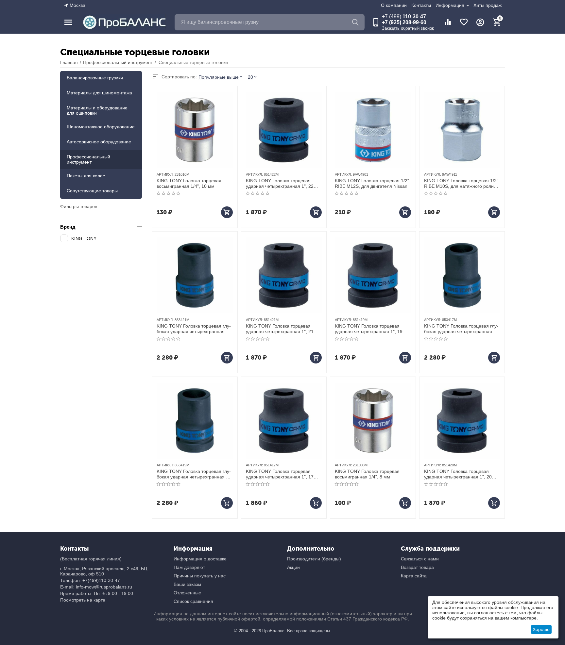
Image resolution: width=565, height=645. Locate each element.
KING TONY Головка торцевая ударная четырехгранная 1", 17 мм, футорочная (280, 474)
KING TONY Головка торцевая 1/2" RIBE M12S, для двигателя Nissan (372, 183)
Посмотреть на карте (82, 600)
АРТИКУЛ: (165, 174)
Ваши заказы (187, 584)
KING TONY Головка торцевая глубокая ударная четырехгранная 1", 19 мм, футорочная (194, 474)
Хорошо (541, 629)
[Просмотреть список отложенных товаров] (464, 22)
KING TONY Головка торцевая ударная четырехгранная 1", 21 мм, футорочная (280, 328)
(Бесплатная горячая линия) (91, 558)
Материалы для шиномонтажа (99, 92)
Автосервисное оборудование (99, 141)
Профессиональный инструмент (88, 159)
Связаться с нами (420, 558)
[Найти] (356, 22)
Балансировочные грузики (95, 77)
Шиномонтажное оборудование (101, 126)
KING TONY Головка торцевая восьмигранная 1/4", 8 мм (367, 474)
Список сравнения (193, 601)
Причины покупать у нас (200, 575)
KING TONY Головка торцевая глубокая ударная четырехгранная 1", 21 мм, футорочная (194, 328)
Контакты (421, 5)
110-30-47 (404, 16)
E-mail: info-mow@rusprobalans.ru (96, 586)
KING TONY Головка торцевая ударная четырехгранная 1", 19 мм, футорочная (368, 328)
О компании (394, 5)
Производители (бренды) (314, 558)
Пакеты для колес (86, 175)
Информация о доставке (200, 558)
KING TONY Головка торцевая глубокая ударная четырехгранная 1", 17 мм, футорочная (461, 328)
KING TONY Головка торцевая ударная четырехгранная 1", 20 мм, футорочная (458, 474)
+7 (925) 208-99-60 (404, 22)
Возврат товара (417, 567)
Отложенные (187, 592)
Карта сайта (414, 575)
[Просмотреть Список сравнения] (447, 22)
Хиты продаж (487, 5)
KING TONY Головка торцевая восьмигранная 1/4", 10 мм (189, 183)
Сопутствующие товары (92, 190)
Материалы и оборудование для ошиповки (97, 110)
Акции (293, 567)
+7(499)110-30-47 (101, 580)
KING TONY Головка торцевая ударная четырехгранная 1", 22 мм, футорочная (280, 183)
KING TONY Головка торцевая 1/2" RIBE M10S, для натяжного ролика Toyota (461, 183)
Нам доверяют (189, 567)
